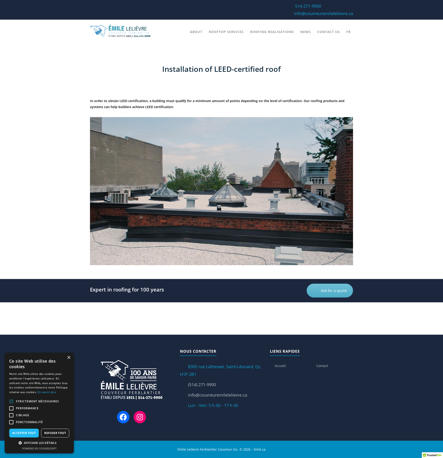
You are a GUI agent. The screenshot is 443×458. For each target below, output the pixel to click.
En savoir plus (47, 392)
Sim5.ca (260, 449)
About (196, 32)
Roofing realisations (272, 32)
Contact (322, 366)
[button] (39, 443)
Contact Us (328, 32)
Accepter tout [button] (24, 433)
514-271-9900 (308, 6)
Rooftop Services (226, 32)
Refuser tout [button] (55, 433)
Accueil (280, 366)
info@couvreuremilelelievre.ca (323, 13)
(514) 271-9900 (202, 384)
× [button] (68, 357)
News (305, 32)
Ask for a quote (334, 290)
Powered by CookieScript (39, 448)
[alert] (39, 403)
